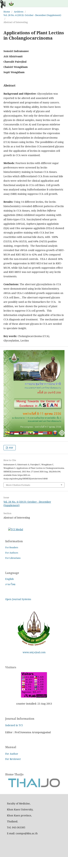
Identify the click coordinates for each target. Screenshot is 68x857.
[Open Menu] (3, 3)
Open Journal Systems (18, 599)
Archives (18, 11)
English (9, 579)
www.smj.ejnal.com (34, 652)
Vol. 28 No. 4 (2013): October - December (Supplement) (32, 15)
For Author (11, 753)
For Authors (11, 552)
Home (6, 11)
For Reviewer (13, 759)
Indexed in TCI (14, 725)
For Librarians (13, 557)
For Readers (11, 547)
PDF (10, 447)
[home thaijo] (34, 786)
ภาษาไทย (10, 584)
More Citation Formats (18, 485)
